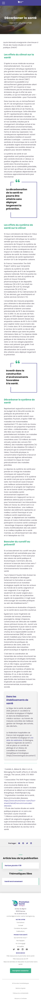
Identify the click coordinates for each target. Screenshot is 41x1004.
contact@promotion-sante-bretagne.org (20, 916)
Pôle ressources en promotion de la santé (20, 956)
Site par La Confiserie (20, 998)
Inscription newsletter (20, 971)
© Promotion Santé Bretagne (20, 983)
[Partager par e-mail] (19, 843)
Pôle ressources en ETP (20, 959)
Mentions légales (20, 988)
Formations (20, 922)
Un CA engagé (20, 943)
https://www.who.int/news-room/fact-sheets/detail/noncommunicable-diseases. (20, 803)
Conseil (20, 925)
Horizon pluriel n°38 (13, 865)
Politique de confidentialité (20, 993)
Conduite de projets (20, 928)
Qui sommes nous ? (20, 938)
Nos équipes (20, 941)
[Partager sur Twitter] (27, 843)
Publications (20, 931)
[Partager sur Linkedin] (31, 843)
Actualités (20, 946)
